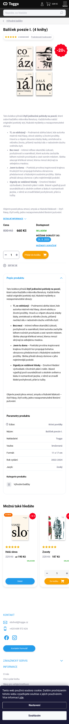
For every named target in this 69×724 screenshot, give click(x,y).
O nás (6, 674)
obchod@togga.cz (19, 622)
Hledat (62, 13)
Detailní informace (13, 219)
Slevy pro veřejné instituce (16, 684)
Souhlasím (34, 715)
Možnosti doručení (46, 245)
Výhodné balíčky (22, 484)
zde (21, 697)
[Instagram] (14, 637)
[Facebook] (6, 637)
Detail (19, 581)
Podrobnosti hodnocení (41, 37)
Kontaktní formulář (19, 648)
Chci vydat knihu (11, 679)
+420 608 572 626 (19, 628)
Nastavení (34, 705)
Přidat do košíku (33, 255)
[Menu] (65, 4)
